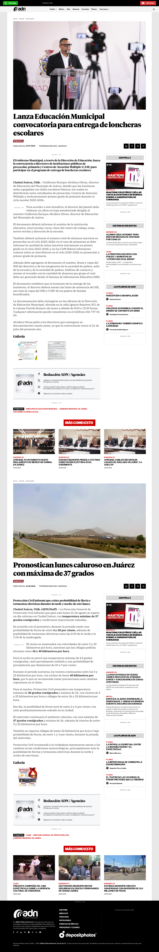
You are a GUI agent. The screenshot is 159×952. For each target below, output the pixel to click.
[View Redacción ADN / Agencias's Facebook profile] (39, 374)
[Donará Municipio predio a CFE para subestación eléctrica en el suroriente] (79, 441)
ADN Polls (110, 190)
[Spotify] (28, 932)
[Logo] (20, 9)
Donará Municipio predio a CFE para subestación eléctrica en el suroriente (79, 462)
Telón (108, 252)
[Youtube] (40, 932)
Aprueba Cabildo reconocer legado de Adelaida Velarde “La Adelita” (123, 462)
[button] (139, 9)
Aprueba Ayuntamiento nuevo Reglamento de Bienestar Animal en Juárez (32, 462)
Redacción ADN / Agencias (64, 375)
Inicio (15, 19)
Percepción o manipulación (122, 295)
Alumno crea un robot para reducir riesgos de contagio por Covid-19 (122, 237)
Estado (21, 19)
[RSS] (25, 932)
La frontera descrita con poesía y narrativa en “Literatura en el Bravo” (121, 256)
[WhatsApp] (126, 146)
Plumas (109, 293)
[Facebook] (131, 146)
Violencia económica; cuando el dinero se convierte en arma (124, 309)
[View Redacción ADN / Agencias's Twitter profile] (39, 380)
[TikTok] (32, 932)
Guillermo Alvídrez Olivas (25, 412)
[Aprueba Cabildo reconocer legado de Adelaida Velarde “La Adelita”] (125, 441)
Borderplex (30, 19)
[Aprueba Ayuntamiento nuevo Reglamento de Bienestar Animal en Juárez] (34, 441)
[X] (137, 146)
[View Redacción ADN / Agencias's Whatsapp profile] (39, 387)
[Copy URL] (143, 146)
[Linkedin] (21, 932)
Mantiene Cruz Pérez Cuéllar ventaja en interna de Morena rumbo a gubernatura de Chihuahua (124, 196)
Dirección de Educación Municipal (42, 409)
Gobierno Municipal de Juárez (73, 409)
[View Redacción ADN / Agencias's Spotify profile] (39, 393)
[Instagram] (17, 932)
